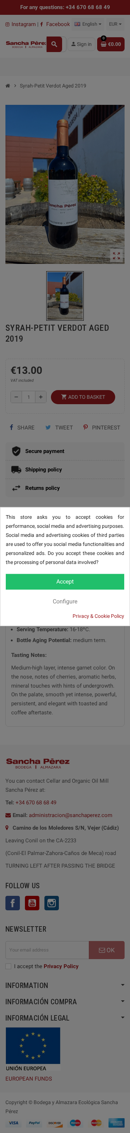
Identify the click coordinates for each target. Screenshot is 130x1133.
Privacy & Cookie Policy (98, 616)
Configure (65, 601)
